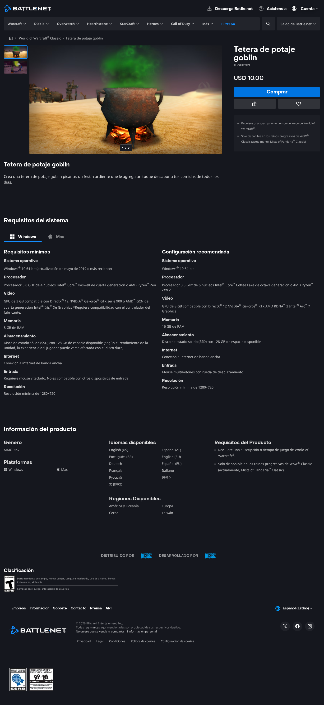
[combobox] (264, 24)
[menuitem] (17, 23)
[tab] (23, 236)
